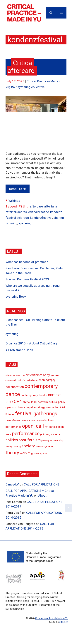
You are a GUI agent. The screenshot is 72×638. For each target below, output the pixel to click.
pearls (8, 434)
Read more (17, 189)
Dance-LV (12, 484)
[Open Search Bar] (51, 13)
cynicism (11, 407)
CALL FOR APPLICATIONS (41, 484)
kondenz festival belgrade (32, 420)
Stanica (63, 622)
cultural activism (38, 402)
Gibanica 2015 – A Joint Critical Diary (31, 343)
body (46, 375)
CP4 (18, 401)
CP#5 (9, 402)
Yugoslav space (37, 453)
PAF (46, 427)
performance (26, 433)
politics (12, 440)
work (23, 453)
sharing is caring (13, 447)
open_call (33, 426)
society (28, 446)
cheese (34, 380)
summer (39, 447)
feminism (50, 407)
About (42, 495)
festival (24, 413)
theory (12, 452)
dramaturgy (38, 407)
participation (56, 426)
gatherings (45, 414)
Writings (14, 200)
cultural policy (57, 402)
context (54, 395)
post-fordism (30, 440)
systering (25, 223)
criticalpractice (38, 212)
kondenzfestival (41, 218)
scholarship (57, 440)
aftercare (36, 206)
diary (28, 407)
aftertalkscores (16, 212)
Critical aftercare (20, 67)
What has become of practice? (27, 262)
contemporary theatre (34, 395)
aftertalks (51, 206)
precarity (45, 440)
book (53, 375)
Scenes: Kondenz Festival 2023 (27, 279)
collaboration (15, 387)
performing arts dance (50, 434)
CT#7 (25, 402)
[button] (68, 508)
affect (8, 375)
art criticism (34, 375)
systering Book (16, 296)
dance (21, 407)
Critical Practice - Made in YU (51, 618)
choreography (47, 380)
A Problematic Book (19, 350)
